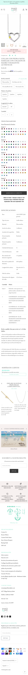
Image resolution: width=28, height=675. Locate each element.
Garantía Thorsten (5, 573)
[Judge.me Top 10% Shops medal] (10, 518)
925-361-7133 (4, 598)
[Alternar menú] (1, 9)
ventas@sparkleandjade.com (8, 588)
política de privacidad (6, 568)
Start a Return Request (6, 540)
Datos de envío (4, 557)
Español (4, 665)
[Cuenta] (23, 9)
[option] (14, 28)
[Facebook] (2, 616)
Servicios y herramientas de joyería (9, 560)
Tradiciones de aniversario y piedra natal (10, 565)
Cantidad (3, 111)
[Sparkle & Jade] (14, 9)
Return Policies (5, 535)
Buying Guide (4, 543)
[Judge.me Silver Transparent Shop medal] (10, 512)
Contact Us (4, 532)
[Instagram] (5, 616)
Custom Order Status (6, 537)
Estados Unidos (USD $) (8, 660)
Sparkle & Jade (7, 669)
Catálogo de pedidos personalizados (9, 563)
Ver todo (14, 388)
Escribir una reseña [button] (14, 374)
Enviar (14, 471)
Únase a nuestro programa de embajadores (11, 571)
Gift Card (3, 545)
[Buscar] (5, 9)
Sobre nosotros (4, 555)
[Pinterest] (7, 616)
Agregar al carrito (14, 193)
